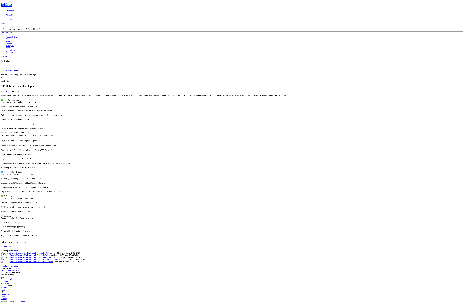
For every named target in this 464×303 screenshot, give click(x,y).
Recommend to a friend (10, 270)
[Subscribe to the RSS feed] (3, 24)
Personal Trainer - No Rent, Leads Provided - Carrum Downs (33, 257)
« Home (4, 56)
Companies (5, 294)
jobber (6, 5)
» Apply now (6, 246)
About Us (9, 15)
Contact (9, 19)
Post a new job (6, 279)
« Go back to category (9, 266)
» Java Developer (12, 71)
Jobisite (5, 91)
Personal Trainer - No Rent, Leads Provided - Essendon (31, 262)
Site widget (10, 11)
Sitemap (4, 299)
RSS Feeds (5, 283)
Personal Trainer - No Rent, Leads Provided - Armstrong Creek (34, 259)
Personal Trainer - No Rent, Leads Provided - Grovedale (31, 253)
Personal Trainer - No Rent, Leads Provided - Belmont (31, 255)
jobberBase (21, 301)
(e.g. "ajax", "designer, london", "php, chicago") (21, 29)
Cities (3, 296)
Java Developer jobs (18, 242)
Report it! (19, 268)
